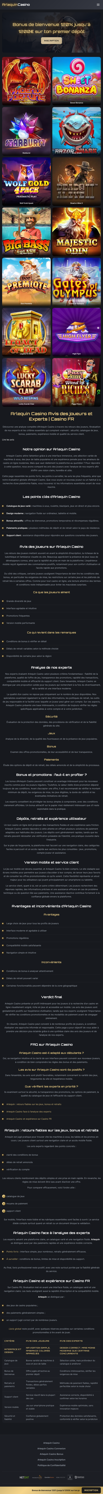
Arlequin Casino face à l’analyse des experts (28, 1111)
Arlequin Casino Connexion (51, 1448)
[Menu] (98, 4)
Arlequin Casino (51, 1443)
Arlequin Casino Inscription (51, 1459)
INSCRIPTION (51, 40)
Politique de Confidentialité (51, 1465)
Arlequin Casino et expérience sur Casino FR (29, 1118)
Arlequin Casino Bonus (51, 1454)
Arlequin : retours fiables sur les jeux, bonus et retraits (33, 1104)
